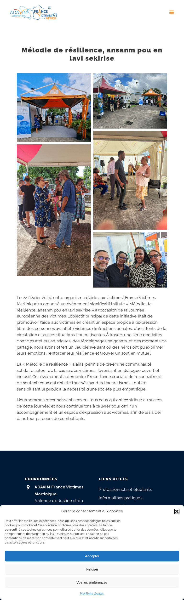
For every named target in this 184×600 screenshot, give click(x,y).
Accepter (92, 556)
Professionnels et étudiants (125, 489)
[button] (176, 511)
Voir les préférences (92, 582)
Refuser (92, 569)
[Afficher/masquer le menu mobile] (171, 12)
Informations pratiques (120, 497)
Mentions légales (92, 593)
